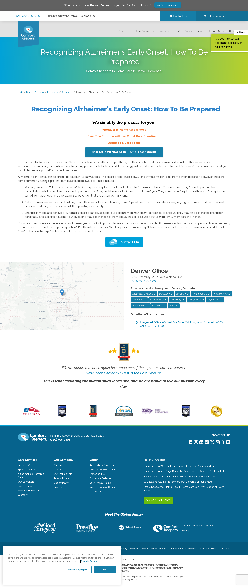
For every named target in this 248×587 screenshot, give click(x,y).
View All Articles (158, 500)
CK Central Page (98, 491)
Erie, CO (173, 305)
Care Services (143, 31)
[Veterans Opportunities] (31, 416)
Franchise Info (97, 474)
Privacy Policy (61, 478)
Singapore (197, 525)
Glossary (23, 495)
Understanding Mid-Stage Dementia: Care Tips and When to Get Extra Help (184, 471)
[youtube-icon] (218, 442)
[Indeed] (223, 442)
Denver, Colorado (35, 92)
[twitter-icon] (212, 442)
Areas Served (185, 31)
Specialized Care (27, 469)
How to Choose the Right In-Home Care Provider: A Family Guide (179, 476)
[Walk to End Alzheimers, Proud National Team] (155, 413)
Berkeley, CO (165, 293)
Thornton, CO (139, 299)
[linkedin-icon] (201, 442)
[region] (62, 565)
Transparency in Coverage (183, 548)
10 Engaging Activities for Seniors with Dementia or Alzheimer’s (178, 481)
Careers (201, 31)
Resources (165, 31)
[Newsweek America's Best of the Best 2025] (93, 416)
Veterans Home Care (29, 490)
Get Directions (215, 16)
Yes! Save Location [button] (166, 5)
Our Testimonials (63, 474)
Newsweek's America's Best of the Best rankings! (124, 373)
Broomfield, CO (140, 305)
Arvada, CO (182, 293)
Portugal (186, 530)
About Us (123, 31)
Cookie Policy (61, 482)
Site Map (224, 548)
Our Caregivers (26, 481)
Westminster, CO (222, 293)
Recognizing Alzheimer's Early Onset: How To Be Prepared (105, 92)
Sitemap (58, 487)
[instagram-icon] (196, 442)
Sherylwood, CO (158, 299)
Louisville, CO (178, 299)
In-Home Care (25, 465)
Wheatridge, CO (200, 293)
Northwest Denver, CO (143, 293)
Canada (209, 525)
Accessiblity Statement (102, 465)
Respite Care (25, 486)
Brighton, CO (158, 305)
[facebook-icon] (190, 442)
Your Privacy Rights (100, 482)
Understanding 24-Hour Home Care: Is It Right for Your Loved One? (180, 466)
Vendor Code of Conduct (104, 469)
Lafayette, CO (215, 299)
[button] (125, 31)
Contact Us (215, 31)
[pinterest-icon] (207, 442)
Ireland (186, 525)
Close (241, 32)
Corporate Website (100, 478)
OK (104, 569)
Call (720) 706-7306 (28, 15)
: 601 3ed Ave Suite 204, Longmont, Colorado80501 (182, 324)
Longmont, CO (196, 299)
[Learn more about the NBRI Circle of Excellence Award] (217, 416)
